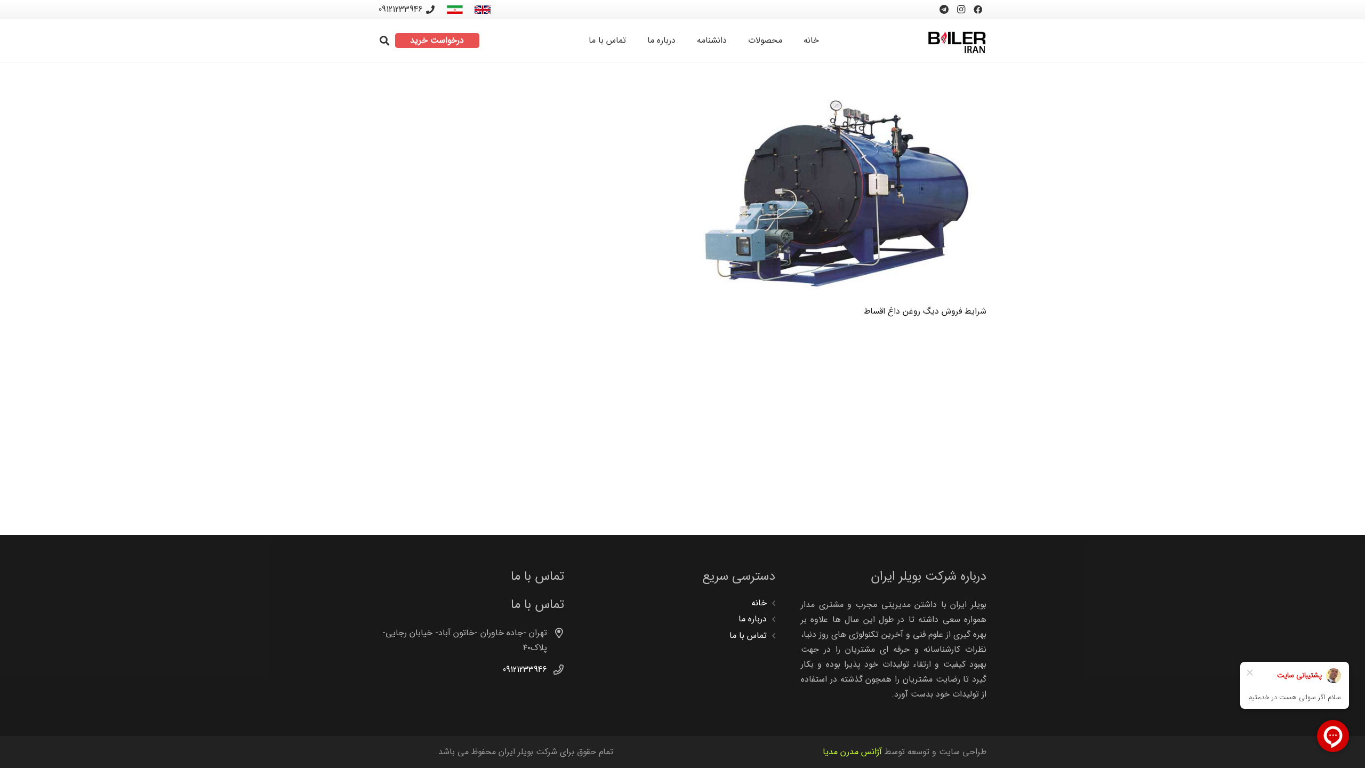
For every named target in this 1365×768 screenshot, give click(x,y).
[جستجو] (384, 41)
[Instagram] (960, 9)
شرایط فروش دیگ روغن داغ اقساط (925, 311)
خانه (759, 603)
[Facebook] (977, 9)
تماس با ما (748, 635)
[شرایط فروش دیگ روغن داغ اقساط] (840, 193)
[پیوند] (483, 9)
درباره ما (752, 619)
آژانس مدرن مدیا (852, 751)
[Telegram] (943, 9)
